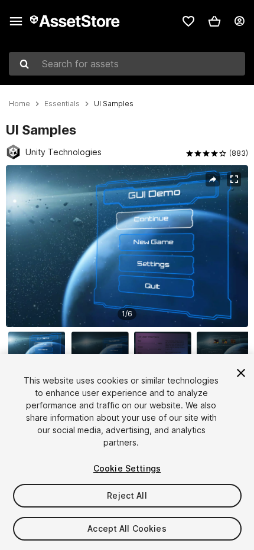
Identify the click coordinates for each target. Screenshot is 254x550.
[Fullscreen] (234, 179)
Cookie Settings (127, 468)
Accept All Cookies (127, 528)
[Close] (241, 373)
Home (19, 104)
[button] (214, 21)
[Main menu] (16, 21)
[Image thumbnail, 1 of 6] (39, 350)
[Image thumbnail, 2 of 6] (102, 350)
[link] (188, 21)
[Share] (213, 179)
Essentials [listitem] (62, 104)
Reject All (126, 495)
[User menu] (239, 21)
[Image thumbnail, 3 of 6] (165, 350)
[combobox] (127, 64)
